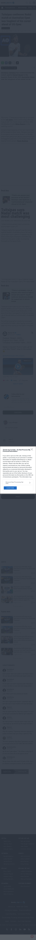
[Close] (32, 450)
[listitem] (18, 482)
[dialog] (18, 470)
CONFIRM (10, 488)
